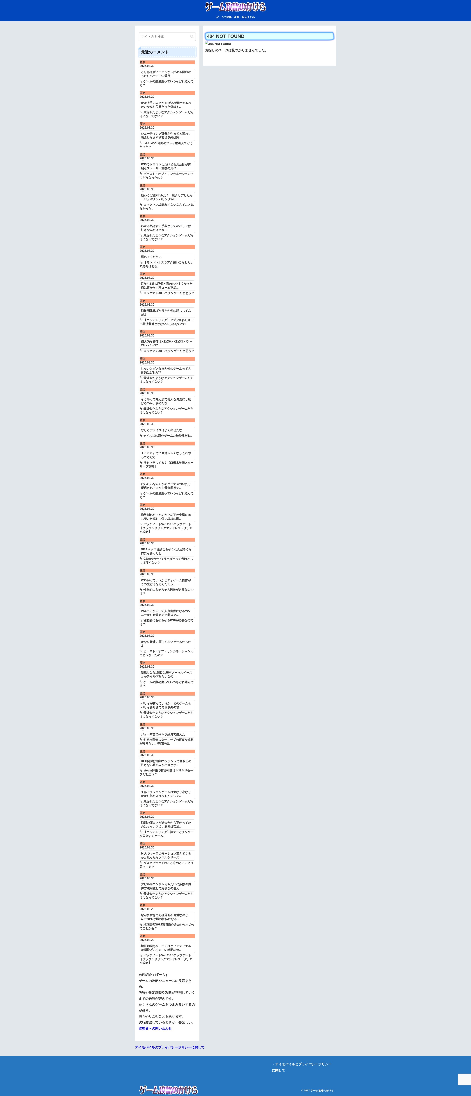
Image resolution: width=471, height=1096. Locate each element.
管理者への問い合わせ (155, 1028)
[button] (192, 36)
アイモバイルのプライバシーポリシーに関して (170, 1047)
